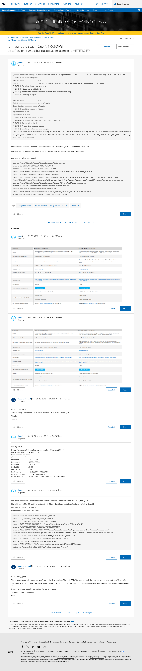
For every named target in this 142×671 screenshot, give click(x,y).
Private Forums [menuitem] (108, 10)
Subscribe (106, 46)
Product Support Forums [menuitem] (62, 10)
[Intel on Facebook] (22, 647)
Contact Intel (43, 642)
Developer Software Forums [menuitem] (39, 10)
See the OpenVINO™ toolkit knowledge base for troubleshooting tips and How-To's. (71, 33)
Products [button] (15, 4)
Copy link (111, 308)
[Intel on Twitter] (28, 647)
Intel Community (13, 37)
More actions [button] (123, 46)
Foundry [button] (79, 4)
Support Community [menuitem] (9, 10)
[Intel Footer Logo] (10, 651)
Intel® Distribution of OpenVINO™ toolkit (51, 205)
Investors (64, 642)
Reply (125, 214)
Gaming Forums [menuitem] (82, 10)
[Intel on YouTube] (39, 647)
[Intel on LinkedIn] (33, 647)
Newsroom (54, 642)
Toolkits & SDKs (49, 37)
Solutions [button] (40, 4)
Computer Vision (24, 205)
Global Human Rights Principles (85, 659)
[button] (129, 63)
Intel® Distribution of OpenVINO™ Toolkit (22, 40)
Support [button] (28, 4)
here (72, 621)
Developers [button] (53, 4)
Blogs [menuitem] (95, 10)
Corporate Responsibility (87, 642)
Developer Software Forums (31, 37)
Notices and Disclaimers (97, 658)
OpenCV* (75, 205)
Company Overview (29, 642)
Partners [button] (67, 4)
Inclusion (101, 642)
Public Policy (112, 642)
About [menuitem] (23, 10)
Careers (72, 642)
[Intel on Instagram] (44, 647)
